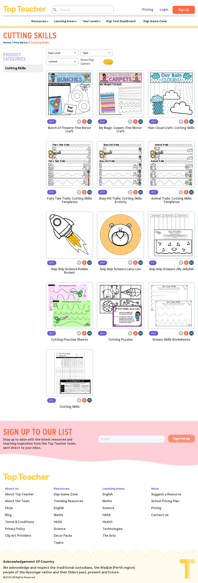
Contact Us (159, 515)
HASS (58, 522)
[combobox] (63, 52)
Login (164, 10)
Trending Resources (68, 501)
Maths (58, 515)
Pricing (147, 10)
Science (60, 529)
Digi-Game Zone (155, 21)
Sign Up (183, 10)
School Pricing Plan (165, 501)
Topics (58, 543)
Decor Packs (63, 536)
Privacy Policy (15, 529)
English (59, 508)
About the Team (17, 501)
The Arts (109, 536)
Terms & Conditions (19, 522)
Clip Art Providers (18, 536)
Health (107, 522)
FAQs (9, 508)
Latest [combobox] (53, 61)
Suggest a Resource (166, 494)
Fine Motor (20, 42)
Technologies (112, 529)
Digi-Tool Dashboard (121, 21)
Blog (8, 515)
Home (7, 42)
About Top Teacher (19, 494)
